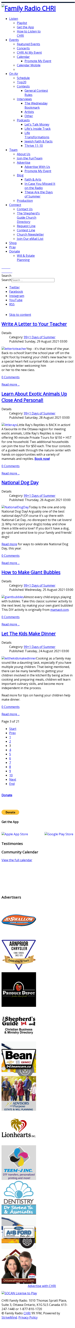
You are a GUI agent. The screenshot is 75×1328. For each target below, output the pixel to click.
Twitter (14, 287)
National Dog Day (20, 482)
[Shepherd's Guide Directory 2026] (19, 1040)
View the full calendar (17, 860)
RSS (12, 304)
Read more (9, 544)
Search (6, 280)
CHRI (27, 1313)
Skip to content (20, 315)
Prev (12, 733)
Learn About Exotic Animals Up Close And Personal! (34, 396)
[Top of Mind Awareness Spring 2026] (19, 1179)
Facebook (16, 291)
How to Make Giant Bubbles (31, 572)
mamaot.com (59, 610)
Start (12, 729)
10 (11, 775)
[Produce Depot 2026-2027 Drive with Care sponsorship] (19, 1006)
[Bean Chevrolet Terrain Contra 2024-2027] (19, 1075)
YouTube (15, 300)
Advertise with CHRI (42, 1286)
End (12, 784)
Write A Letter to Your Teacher (34, 324)
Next (12, 779)
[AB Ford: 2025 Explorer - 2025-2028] (19, 1248)
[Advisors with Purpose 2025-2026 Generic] (19, 1109)
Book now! (42, 459)
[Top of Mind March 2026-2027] (19, 936)
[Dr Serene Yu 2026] (19, 1213)
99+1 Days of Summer (39, 337)
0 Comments (11, 377)
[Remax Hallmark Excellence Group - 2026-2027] (19, 1282)
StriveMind (9, 1317)
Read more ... (11, 384)
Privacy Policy (28, 1317)
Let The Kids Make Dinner (29, 633)
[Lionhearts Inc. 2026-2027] (19, 1144)
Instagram (16, 296)
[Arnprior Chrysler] (19, 971)
